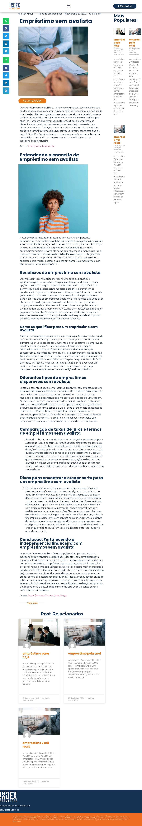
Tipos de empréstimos (50, 13)
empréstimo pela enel (84, 653)
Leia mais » (27, 691)
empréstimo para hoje (36, 655)
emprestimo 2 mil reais (36, 744)
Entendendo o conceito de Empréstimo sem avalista (49, 157)
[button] (68, 6)
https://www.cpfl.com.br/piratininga (47, 595)
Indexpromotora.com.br (41, 146)
